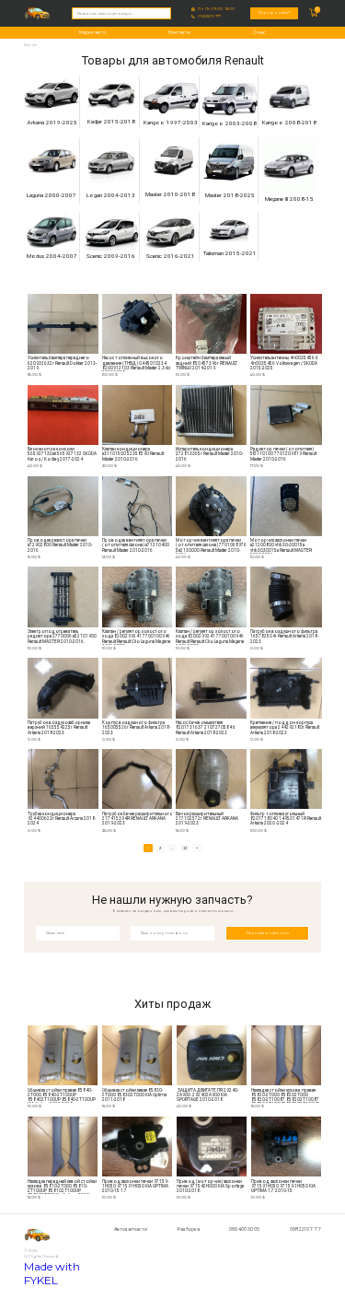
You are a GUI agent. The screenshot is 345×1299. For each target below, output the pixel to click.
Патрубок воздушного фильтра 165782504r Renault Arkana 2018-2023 (284, 636)
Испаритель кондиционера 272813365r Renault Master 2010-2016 (209, 454)
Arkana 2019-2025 (52, 122)
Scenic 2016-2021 (170, 256)
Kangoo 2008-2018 (289, 122)
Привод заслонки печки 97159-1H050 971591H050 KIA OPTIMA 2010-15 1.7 (135, 1186)
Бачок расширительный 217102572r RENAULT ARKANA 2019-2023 (207, 818)
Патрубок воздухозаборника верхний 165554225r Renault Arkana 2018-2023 (59, 727)
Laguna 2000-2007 (51, 195)
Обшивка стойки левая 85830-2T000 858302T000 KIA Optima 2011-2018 (134, 1095)
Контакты (179, 32)
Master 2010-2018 (170, 194)
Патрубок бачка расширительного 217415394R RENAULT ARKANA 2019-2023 (137, 818)
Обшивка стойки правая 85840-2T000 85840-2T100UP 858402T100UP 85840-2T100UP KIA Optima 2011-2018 (62, 1096)
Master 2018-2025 (230, 195)
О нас (259, 32)
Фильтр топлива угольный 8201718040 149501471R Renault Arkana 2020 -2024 (285, 818)
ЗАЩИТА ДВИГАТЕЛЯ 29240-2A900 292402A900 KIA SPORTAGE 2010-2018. (207, 1095)
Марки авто (92, 32)
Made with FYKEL (52, 1273)
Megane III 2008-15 (289, 199)
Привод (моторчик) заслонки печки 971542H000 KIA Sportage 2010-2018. (211, 1186)
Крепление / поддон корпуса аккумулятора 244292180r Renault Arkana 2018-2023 (284, 727)
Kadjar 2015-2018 (111, 121)
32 (185, 848)
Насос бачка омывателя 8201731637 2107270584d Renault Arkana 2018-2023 (205, 727)
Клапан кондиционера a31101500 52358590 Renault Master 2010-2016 (133, 454)
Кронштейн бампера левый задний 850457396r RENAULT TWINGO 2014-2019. (206, 362)
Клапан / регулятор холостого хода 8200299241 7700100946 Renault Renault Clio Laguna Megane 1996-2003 (136, 637)
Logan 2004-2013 (110, 195)
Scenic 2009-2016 (110, 256)
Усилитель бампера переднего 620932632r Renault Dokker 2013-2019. (62, 362)
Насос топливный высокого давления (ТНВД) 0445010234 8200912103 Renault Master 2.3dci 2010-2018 (136, 363)
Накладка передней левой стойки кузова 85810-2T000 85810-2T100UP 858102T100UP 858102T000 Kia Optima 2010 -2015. (62, 1187)
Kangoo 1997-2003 (171, 122)
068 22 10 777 (209, 16)
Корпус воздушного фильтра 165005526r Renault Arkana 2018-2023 (136, 727)
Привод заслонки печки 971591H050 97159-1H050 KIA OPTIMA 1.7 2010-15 (283, 1186)
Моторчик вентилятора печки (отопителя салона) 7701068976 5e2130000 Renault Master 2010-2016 (211, 546)
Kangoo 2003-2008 (229, 123)
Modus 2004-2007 (52, 256)
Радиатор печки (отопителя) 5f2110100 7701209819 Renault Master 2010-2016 (283, 454)
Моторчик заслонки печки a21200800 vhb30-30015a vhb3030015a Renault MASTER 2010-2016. (281, 546)
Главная (30, 44)
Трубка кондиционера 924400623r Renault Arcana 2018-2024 (62, 818)
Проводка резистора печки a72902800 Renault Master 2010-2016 (60, 545)
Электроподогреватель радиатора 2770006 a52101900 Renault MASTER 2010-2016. (62, 636)
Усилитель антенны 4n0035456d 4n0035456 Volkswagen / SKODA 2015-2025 (283, 362)
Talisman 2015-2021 (230, 253)
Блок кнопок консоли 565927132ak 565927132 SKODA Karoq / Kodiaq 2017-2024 (62, 454)
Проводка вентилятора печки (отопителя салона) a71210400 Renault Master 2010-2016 (135, 545)
